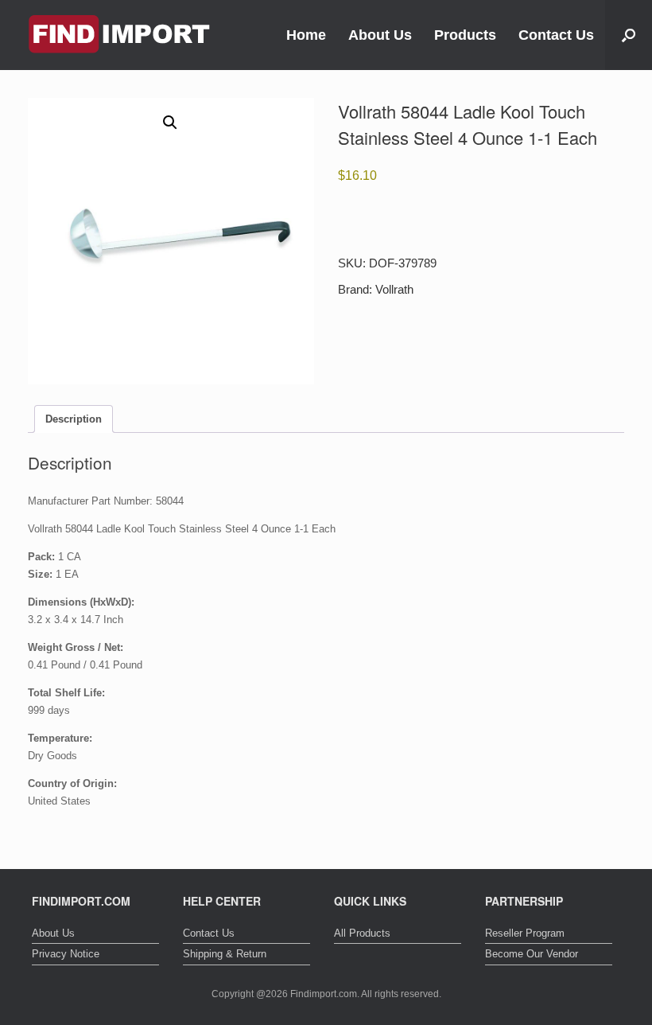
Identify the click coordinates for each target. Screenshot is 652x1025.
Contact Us (556, 35)
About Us (380, 35)
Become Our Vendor (531, 954)
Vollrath (394, 289)
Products (465, 35)
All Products (362, 933)
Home (306, 35)
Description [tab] (73, 419)
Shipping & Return (224, 954)
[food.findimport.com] (119, 35)
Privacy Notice (65, 954)
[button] (628, 35)
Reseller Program (525, 933)
